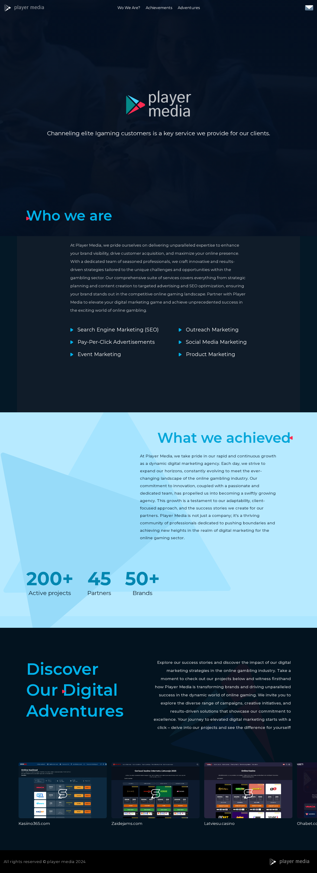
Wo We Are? (128, 8)
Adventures (189, 8)
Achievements (159, 8)
